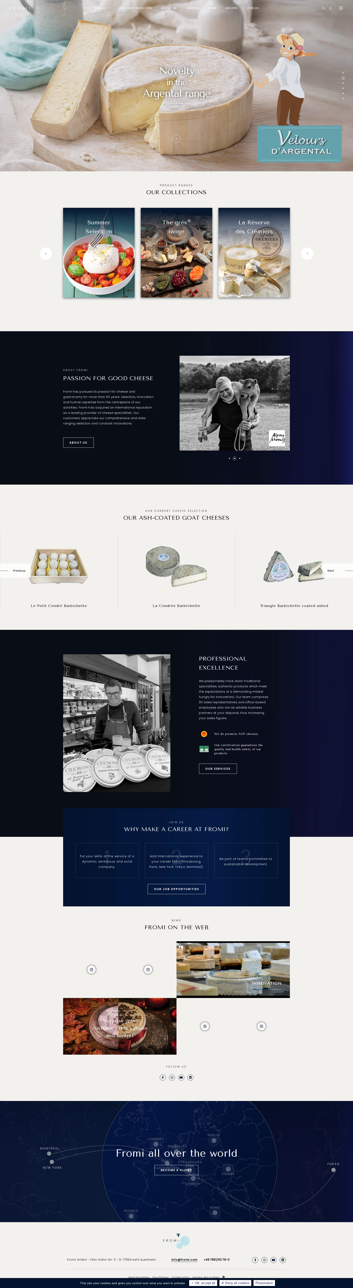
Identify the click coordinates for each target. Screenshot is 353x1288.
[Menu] (341, 8)
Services (192, 8)
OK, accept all (204, 1283)
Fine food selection (135, 8)
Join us (253, 8)
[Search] (323, 8)
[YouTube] (181, 1077)
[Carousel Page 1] (343, 73)
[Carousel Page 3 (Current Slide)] (343, 83)
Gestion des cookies (206, 1277)
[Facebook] (163, 1077)
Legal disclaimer (138, 1277)
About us (168, 8)
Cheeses (100, 8)
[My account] (330, 8)
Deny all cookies (236, 1283)
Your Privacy (160, 1277)
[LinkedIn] (190, 1077)
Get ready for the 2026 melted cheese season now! (177, 97)
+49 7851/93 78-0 (217, 1260)
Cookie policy (181, 1277)
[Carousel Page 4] (343, 88)
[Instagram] (172, 1077)
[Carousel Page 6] (343, 98)
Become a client (176, 1170)
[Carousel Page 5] (343, 93)
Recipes (232, 8)
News (213, 8)
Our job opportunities (176, 889)
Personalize (264, 1283)
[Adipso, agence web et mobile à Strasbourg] (223, 1277)
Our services (218, 769)
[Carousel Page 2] (343, 78)
